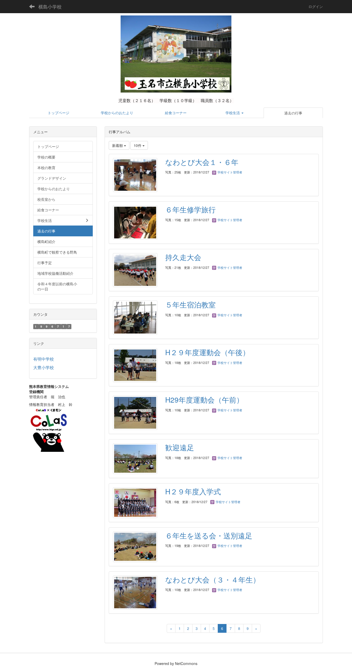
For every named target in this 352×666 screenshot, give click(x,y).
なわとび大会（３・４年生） (212, 579)
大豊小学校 (43, 367)
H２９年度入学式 (193, 491)
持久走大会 (183, 257)
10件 (138, 145)
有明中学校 (43, 359)
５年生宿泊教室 (190, 304)
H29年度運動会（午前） (204, 399)
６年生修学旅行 (190, 209)
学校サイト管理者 (229, 172)
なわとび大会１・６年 (201, 162)
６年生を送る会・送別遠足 (208, 535)
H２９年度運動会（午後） (207, 352)
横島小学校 (50, 6)
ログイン (315, 6)
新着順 (118, 145)
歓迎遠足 (179, 447)
